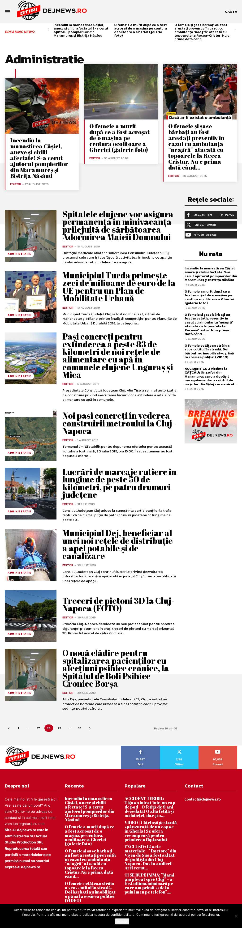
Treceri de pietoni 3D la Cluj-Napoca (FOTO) (118, 604)
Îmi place (227, 215)
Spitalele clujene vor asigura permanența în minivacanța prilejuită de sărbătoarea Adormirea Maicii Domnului (117, 225)
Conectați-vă (179, 747)
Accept (122, 921)
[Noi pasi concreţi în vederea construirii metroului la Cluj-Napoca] (30, 435)
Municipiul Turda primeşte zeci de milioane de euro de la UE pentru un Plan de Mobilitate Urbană (119, 286)
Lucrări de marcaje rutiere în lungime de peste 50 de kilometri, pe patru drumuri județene (119, 483)
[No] (236, 916)
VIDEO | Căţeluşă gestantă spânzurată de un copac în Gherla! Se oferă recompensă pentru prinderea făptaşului (151, 831)
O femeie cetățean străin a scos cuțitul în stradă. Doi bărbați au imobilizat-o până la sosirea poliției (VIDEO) (209, 351)
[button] (231, 11)
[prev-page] (48, 30)
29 (59, 728)
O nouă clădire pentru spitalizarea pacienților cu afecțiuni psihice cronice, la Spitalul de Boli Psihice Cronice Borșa (115, 668)
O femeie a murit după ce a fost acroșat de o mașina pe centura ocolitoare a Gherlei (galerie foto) (140, 30)
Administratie (19, 254)
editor (15, 184)
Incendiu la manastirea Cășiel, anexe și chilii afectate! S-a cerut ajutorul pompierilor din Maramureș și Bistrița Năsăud (81, 30)
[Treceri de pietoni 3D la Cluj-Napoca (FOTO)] (30, 616)
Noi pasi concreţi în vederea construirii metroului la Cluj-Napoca (118, 423)
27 (38, 728)
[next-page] (235, 30)
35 (79, 728)
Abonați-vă (218, 747)
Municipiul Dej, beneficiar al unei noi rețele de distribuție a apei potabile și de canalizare (117, 544)
